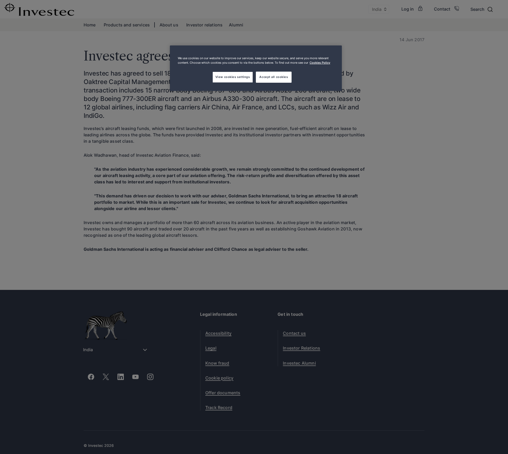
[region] (256, 68)
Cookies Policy (320, 62)
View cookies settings (232, 77)
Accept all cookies (273, 77)
